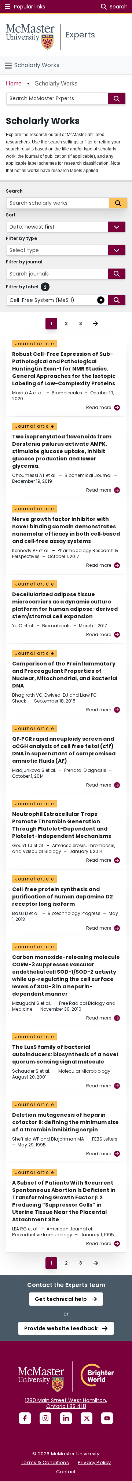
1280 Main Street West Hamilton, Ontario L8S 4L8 (66, 1403)
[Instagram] (45, 1418)
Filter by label (22, 287)
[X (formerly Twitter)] (86, 1418)
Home (14, 83)
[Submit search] (116, 98)
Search (14, 191)
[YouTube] (107, 1418)
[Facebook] (25, 1418)
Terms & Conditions (45, 1462)
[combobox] (10, 226)
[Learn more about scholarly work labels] (45, 286)
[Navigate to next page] (95, 323)
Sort (11, 215)
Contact (66, 1471)
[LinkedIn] (66, 1418)
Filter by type (21, 238)
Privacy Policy (94, 1462)
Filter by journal (24, 262)
